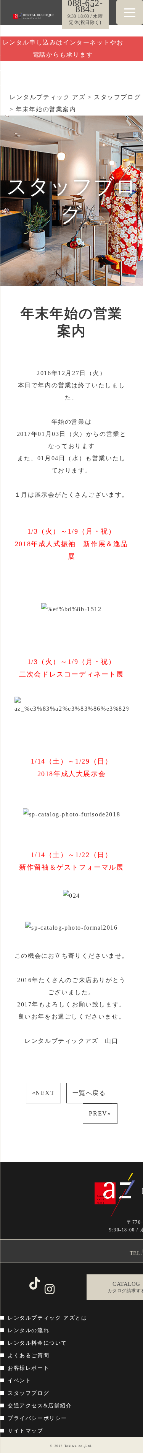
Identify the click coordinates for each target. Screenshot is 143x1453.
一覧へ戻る (89, 1093)
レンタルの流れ (28, 1330)
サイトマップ (25, 1431)
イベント (19, 1380)
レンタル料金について (37, 1343)
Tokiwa (70, 1446)
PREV (100, 1113)
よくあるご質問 (28, 1355)
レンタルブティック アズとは (47, 1318)
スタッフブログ (28, 1393)
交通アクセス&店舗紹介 (40, 1406)
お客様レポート (28, 1368)
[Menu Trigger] (129, 12)
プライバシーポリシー (37, 1418)
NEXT (43, 1093)
